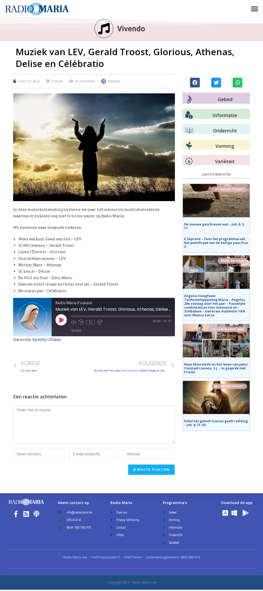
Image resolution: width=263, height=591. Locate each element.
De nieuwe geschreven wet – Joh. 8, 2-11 (214, 226)
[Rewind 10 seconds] (81, 322)
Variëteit (225, 161)
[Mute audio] (73, 322)
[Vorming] (189, 146)
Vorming (224, 146)
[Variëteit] (189, 161)
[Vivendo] (104, 28)
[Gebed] (189, 99)
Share (76, 330)
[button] (254, 9)
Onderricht (225, 130)
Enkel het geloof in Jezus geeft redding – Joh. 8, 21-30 (216, 423)
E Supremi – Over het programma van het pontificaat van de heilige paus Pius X (216, 243)
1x (90, 322)
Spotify (39, 339)
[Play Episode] (61, 320)
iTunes (54, 339)
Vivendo (131, 28)
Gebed (225, 99)
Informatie (225, 115)
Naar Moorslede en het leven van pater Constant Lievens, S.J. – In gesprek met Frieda (216, 368)
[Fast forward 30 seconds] (99, 322)
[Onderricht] (189, 130)
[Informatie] (189, 115)
